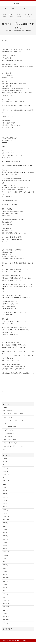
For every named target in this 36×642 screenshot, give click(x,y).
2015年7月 (6, 565)
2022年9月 (6, 484)
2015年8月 (6, 561)
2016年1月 (6, 548)
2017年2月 (6, 513)
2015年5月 (6, 571)
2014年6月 (6, 584)
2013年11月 (6, 603)
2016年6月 (6, 532)
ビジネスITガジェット (10, 417)
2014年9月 (6, 581)
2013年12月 (6, 600)
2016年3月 (6, 542)
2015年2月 (6, 574)
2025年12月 (6, 471)
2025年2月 (6, 477)
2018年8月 (6, 487)
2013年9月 (6, 610)
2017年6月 (6, 503)
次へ (33, 391)
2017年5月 (6, 506)
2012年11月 (6, 616)
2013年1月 (6, 613)
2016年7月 (6, 529)
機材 (6, 423)
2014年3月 (6, 590)
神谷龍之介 (18, 3)
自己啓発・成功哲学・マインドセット (14, 446)
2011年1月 (6, 623)
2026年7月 (6, 461)
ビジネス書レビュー (9, 433)
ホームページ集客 (9, 436)
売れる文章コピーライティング (12, 443)
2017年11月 (6, 497)
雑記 (4, 449)
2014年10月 (6, 578)
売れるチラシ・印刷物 (10, 439)
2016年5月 (6, 536)
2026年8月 (6, 458)
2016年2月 (6, 545)
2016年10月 (6, 519)
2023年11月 (6, 481)
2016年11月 (6, 516)
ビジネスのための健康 (10, 426)
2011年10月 (6, 620)
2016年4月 (6, 539)
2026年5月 (6, 468)
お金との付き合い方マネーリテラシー (14, 414)
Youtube (5, 407)
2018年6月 (6, 494)
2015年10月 (6, 555)
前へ (3, 391)
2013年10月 (6, 607)
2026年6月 (6, 464)
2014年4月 (6, 587)
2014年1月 (6, 597)
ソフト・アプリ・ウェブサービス (14, 420)
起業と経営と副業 (26, 30)
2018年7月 (6, 490)
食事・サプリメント (10, 430)
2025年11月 (6, 474)
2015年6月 (6, 568)
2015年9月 (6, 558)
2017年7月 (6, 500)
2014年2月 (6, 594)
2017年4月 (6, 510)
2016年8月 (6, 526)
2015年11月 (6, 552)
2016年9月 (6, 523)
